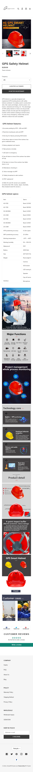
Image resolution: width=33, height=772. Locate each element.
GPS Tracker (28, 766)
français (16, 748)
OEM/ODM (7, 719)
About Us (6, 674)
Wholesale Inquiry (9, 715)
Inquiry (6, 665)
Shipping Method (9, 697)
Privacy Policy (8, 702)
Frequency (5, 76)
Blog (5, 679)
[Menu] (30, 9)
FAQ (5, 669)
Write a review (16, 645)
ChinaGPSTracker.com (12, 766)
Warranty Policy (8, 692)
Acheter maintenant (16, 91)
